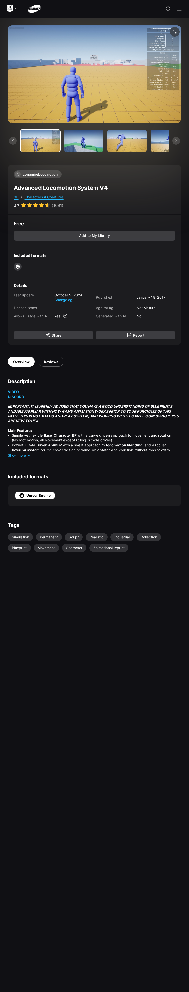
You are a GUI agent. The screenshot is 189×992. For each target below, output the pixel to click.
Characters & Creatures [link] (44, 197)
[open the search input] (168, 9)
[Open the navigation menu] (179, 9)
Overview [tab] (21, 362)
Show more (17, 455)
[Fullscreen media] (175, 32)
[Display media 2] (127, 141)
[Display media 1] (83, 141)
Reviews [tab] (51, 362)
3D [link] (16, 197)
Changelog (63, 300)
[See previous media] (13, 141)
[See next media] (176, 141)
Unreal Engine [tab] (38, 495)
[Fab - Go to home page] (34, 8)
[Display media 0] (40, 141)
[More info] (65, 316)
